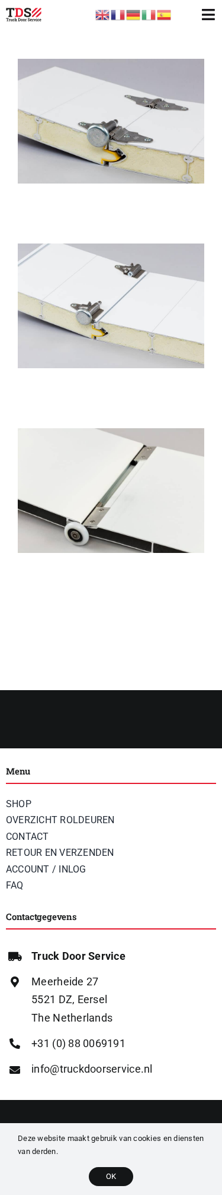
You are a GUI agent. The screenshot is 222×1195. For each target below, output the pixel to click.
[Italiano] (149, 14)
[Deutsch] (133, 14)
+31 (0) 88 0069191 (78, 1043)
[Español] (164, 14)
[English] (103, 14)
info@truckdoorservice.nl (91, 1069)
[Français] (118, 14)
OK (111, 1176)
